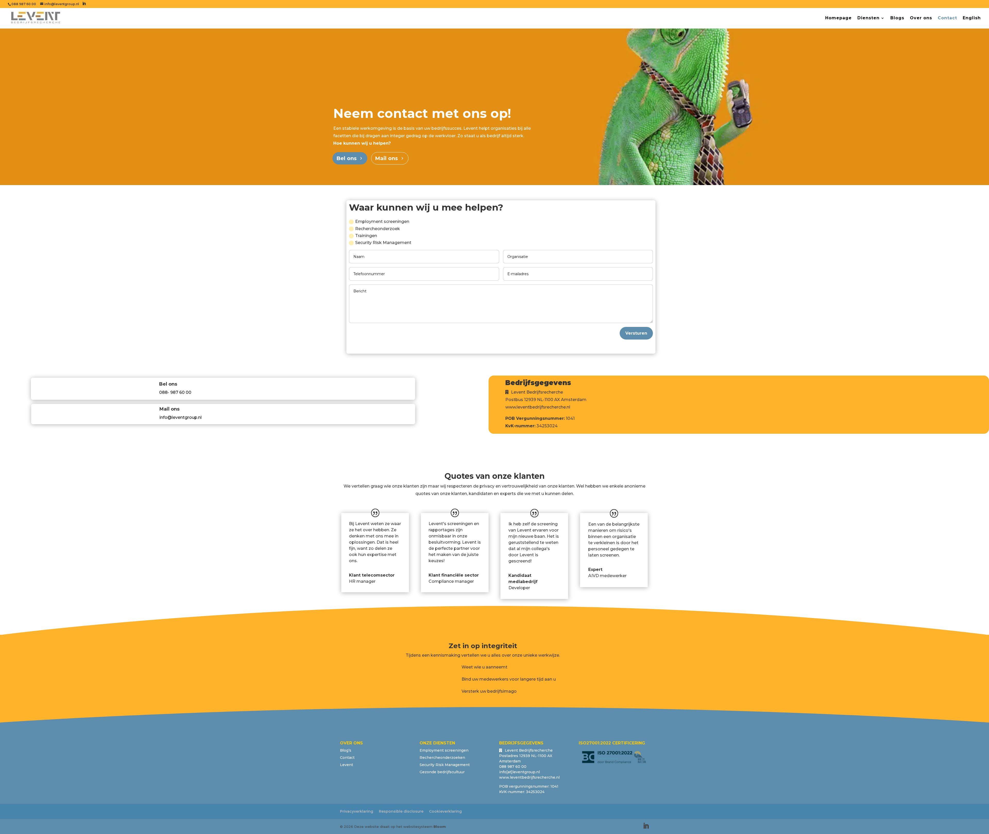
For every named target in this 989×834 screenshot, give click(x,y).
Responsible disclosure (401, 811)
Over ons (921, 18)
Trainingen (366, 235)
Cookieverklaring (445, 811)
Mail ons (386, 158)
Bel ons (346, 158)
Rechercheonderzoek (377, 228)
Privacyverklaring (356, 811)
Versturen (636, 333)
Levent (346, 764)
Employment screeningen (382, 221)
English (972, 18)
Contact (947, 18)
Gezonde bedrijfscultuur (442, 772)
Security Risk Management (383, 242)
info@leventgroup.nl (180, 417)
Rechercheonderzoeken (442, 757)
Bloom (439, 826)
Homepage (838, 18)
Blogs (897, 18)
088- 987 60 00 (175, 392)
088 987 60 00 (23, 4)
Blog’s (345, 750)
